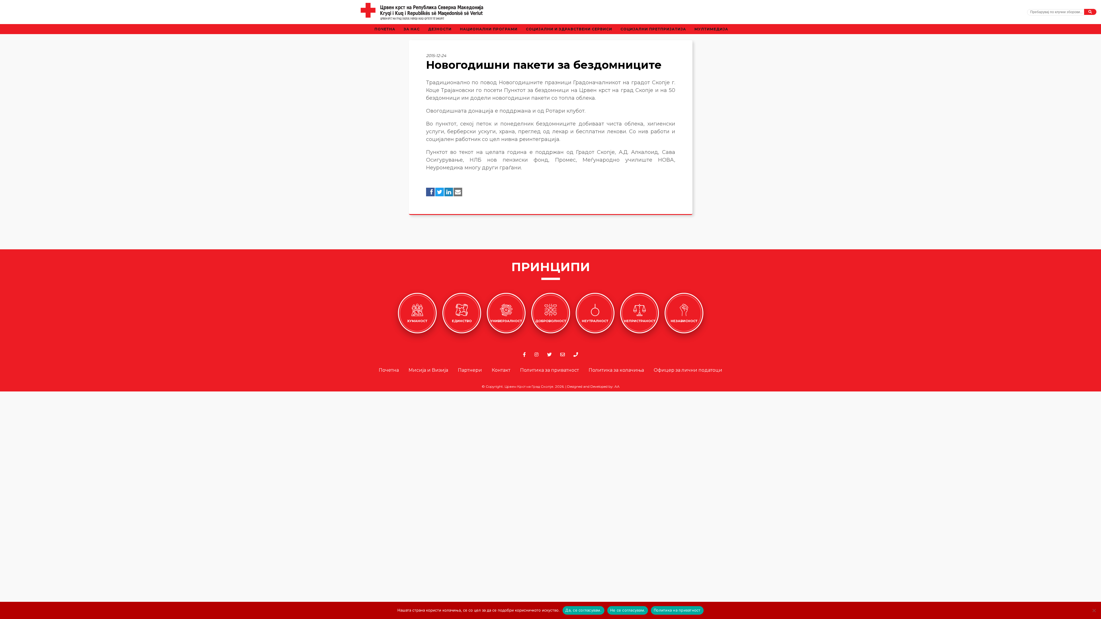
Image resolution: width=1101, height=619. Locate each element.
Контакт (501, 370)
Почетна (384, 29)
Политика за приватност (549, 370)
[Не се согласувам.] (1094, 610)
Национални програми (489, 29)
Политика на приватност (677, 610)
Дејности (440, 29)
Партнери (470, 370)
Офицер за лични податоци (688, 370)
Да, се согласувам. (583, 610)
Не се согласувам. (627, 610)
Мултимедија (711, 29)
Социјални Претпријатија (653, 29)
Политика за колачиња (616, 370)
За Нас (412, 29)
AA (617, 386)
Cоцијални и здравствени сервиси (569, 29)
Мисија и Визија (428, 370)
